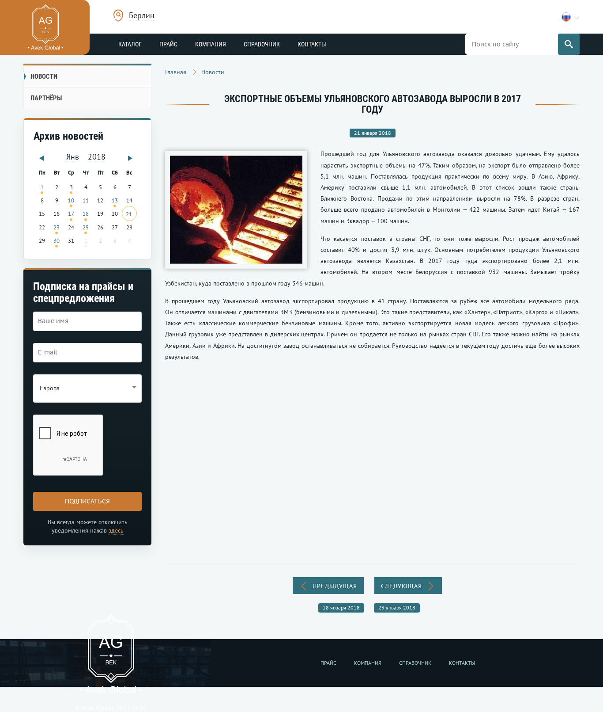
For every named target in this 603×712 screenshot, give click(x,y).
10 (71, 200)
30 (56, 240)
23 (56, 227)
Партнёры (46, 98)
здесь (116, 530)
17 (71, 213)
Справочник (262, 44)
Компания (210, 44)
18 (86, 213)
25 (86, 227)
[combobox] (142, 16)
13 (115, 200)
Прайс (168, 44)
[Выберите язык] (571, 17)
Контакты (312, 44)
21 (129, 213)
